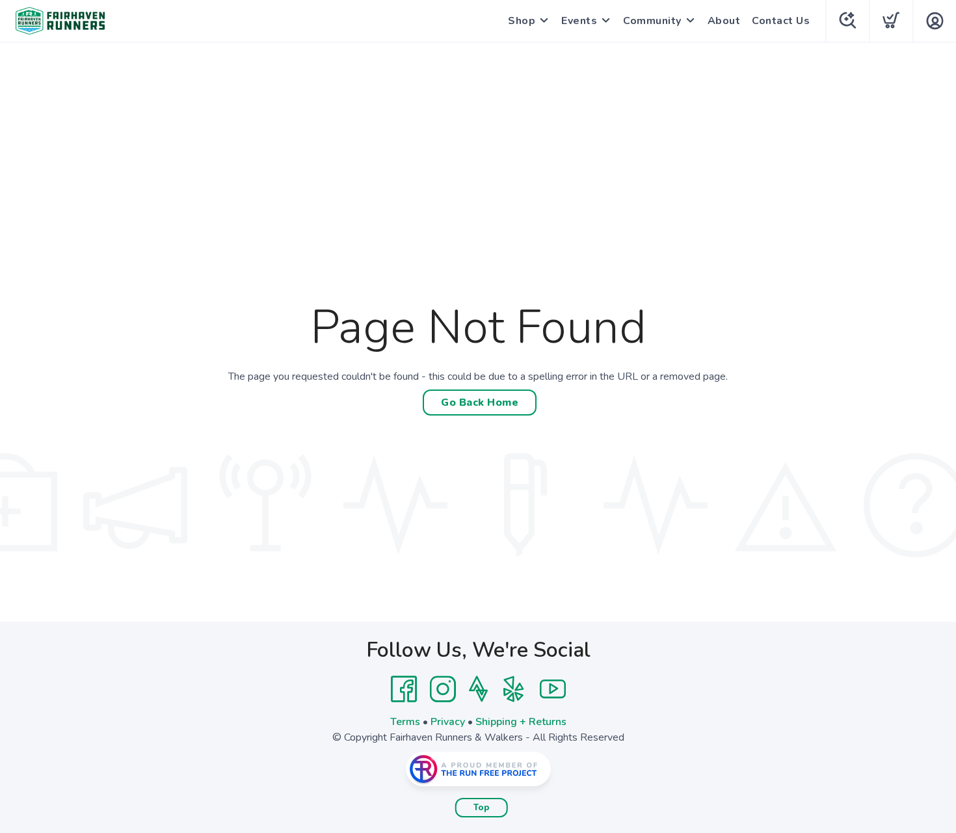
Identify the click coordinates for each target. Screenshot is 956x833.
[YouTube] (552, 689)
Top (481, 807)
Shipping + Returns (520, 722)
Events (579, 21)
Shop (521, 21)
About (724, 21)
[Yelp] (513, 689)
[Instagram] (442, 689)
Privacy (448, 722)
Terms (405, 722)
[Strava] (478, 689)
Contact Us (781, 21)
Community (652, 21)
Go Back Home (479, 402)
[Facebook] (403, 689)
